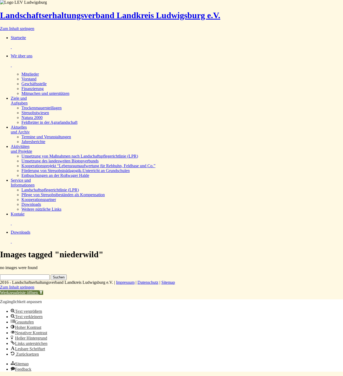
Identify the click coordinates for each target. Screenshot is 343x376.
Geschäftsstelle (34, 83)
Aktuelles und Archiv (20, 129)
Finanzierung (32, 88)
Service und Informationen (23, 182)
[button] (21, 292)
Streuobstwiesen (35, 112)
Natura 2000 (32, 117)
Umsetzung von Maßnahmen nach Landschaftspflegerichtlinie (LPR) (79, 156)
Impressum (125, 282)
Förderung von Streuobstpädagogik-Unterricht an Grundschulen (75, 170)
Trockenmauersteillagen (41, 108)
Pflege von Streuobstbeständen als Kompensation (63, 194)
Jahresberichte (33, 141)
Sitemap (168, 282)
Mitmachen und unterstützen (45, 93)
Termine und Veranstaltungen (46, 137)
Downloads (31, 204)
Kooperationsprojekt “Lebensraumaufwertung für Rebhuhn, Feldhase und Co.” (88, 165)
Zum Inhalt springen (17, 28)
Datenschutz (147, 282)
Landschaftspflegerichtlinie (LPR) (50, 190)
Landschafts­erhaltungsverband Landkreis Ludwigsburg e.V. (110, 15)
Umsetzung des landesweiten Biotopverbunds (60, 161)
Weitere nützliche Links (41, 209)
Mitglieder (30, 74)
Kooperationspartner (38, 199)
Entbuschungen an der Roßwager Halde (55, 175)
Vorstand (28, 79)
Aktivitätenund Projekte (21, 149)
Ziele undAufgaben (19, 100)
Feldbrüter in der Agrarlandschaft (49, 122)
